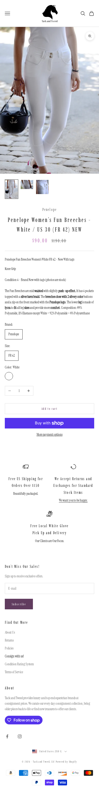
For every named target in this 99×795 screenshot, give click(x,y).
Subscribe (19, 604)
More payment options (49, 434)
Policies (9, 648)
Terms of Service (14, 672)
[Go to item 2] (27, 184)
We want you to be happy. (73, 500)
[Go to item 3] (42, 187)
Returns (9, 640)
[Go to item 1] (11, 189)
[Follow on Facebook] (7, 736)
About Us (10, 632)
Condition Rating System (19, 664)
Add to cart (49, 408)
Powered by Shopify (66, 761)
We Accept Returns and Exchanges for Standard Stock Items (73, 485)
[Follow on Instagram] (19, 736)
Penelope (49, 209)
